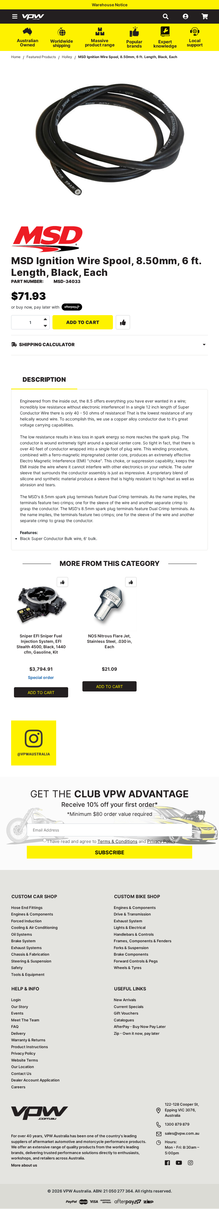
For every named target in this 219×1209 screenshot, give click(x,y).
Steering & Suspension (31, 961)
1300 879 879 (177, 1124)
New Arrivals (125, 999)
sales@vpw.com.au (182, 1133)
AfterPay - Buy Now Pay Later (140, 1026)
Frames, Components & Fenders (142, 941)
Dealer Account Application (35, 1080)
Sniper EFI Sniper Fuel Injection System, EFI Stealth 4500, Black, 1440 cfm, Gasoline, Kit (41, 643)
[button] (14, 16)
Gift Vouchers (126, 1013)
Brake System (23, 941)
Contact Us (21, 1073)
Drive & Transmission (132, 914)
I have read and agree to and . (112, 841)
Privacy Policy (161, 841)
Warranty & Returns (28, 1040)
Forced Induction (26, 921)
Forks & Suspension (131, 947)
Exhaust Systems (26, 947)
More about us (24, 1165)
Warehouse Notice (109, 4)
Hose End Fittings (26, 907)
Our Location (22, 1066)
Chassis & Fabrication (30, 954)
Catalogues (124, 1020)
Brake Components (131, 954)
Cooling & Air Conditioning (34, 927)
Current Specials (128, 1006)
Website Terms (24, 1060)
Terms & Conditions (117, 841)
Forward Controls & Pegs (136, 961)
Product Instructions (29, 1046)
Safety (17, 967)
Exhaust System (128, 921)
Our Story (19, 1006)
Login (16, 999)
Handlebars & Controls (134, 934)
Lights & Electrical (129, 927)
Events (17, 1013)
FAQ (15, 1026)
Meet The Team (25, 1020)
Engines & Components (32, 914)
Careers (18, 1087)
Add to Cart (83, 322)
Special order (41, 677)
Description (44, 379)
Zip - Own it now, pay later (136, 1033)
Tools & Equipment (27, 974)
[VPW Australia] (40, 16)
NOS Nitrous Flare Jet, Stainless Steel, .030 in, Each (109, 641)
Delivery (18, 1033)
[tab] (44, 382)
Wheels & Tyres (127, 967)
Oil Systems (21, 934)
